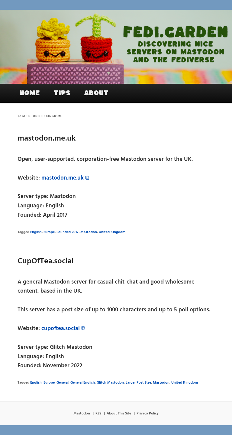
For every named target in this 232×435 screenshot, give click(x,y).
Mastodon (88, 232)
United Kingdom (112, 232)
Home (30, 93)
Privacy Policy (148, 413)
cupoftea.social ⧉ (63, 328)
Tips (62, 93)
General (62, 382)
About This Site (119, 413)
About (96, 93)
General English (82, 382)
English (36, 232)
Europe (49, 232)
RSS (98, 413)
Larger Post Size (138, 382)
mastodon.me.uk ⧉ (65, 178)
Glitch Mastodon (110, 382)
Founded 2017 (67, 232)
